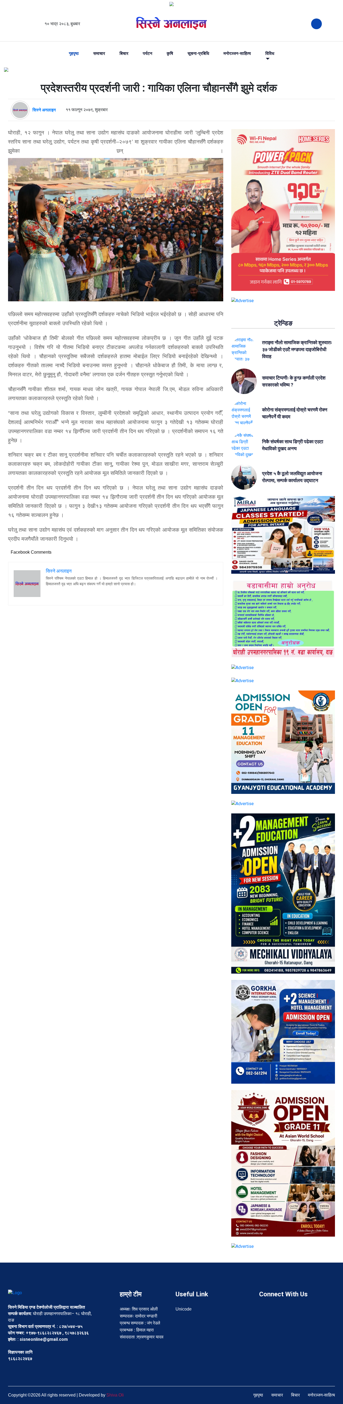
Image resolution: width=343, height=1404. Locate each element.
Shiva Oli (115, 1395)
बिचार (124, 53)
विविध (269, 53)
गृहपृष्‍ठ (74, 53)
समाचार (99, 53)
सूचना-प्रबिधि (198, 53)
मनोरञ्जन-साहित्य (237, 53)
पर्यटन (147, 53)
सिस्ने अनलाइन (44, 109)
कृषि (170, 53)
